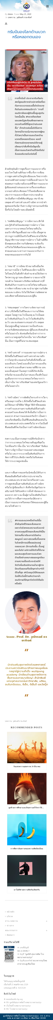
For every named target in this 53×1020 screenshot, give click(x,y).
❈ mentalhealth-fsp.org (13, 999)
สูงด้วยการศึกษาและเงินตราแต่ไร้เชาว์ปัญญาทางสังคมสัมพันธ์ (27, 808)
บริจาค (10, 916)
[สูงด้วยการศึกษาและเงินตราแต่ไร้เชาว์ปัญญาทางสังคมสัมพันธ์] (26, 788)
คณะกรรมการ (11, 930)
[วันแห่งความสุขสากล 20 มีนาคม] (26, 747)
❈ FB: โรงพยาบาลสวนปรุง (15, 1009)
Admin (10, 14)
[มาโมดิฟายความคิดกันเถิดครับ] (26, 870)
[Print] (7, 23)
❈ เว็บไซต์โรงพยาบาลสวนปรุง (17, 1006)
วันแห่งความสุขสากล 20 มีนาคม (26, 767)
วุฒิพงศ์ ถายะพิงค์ (23, 17)
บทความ (11, 17)
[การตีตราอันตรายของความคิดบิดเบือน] (26, 829)
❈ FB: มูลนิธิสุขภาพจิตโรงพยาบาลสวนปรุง (22, 1002)
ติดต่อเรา (11, 935)
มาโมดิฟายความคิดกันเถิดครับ (27, 890)
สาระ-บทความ (11, 921)
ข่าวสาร (10, 926)
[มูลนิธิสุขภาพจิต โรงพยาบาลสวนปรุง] (26, 6)
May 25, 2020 (25, 14)
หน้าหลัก (10, 912)
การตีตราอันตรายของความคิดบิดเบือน (27, 849)
